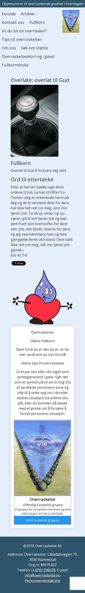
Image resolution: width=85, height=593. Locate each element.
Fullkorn (37, 22)
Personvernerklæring (42, 580)
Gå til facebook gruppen (43, 520)
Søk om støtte (34, 47)
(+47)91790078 (43, 570)
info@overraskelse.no (42, 575)
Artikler (28, 13)
